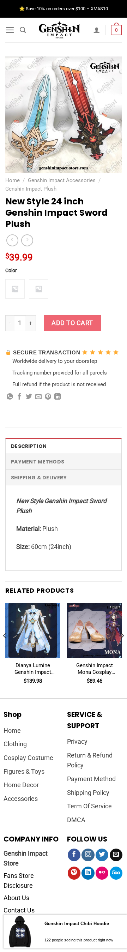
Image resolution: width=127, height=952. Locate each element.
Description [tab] (29, 446)
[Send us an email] (116, 855)
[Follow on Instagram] (87, 855)
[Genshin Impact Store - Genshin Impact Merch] (59, 30)
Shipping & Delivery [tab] (39, 477)
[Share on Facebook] (19, 397)
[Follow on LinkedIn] (87, 873)
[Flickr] (102, 873)
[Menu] (10, 30)
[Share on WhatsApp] (10, 397)
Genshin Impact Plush (30, 189)
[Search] (23, 30)
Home (12, 180)
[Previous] (4, 649)
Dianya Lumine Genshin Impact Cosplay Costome (33, 669)
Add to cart (72, 323)
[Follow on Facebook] (74, 855)
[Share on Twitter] (29, 397)
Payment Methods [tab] (37, 461)
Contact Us (19, 910)
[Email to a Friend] (38, 397)
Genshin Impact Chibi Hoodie (76, 923)
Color (11, 270)
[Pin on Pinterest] (48, 397)
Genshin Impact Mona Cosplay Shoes (94, 669)
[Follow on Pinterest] (74, 873)
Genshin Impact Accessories (62, 180)
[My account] (96, 30)
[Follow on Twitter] (102, 855)
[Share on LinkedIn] (57, 397)
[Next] (122, 649)
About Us (16, 898)
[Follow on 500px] (116, 873)
